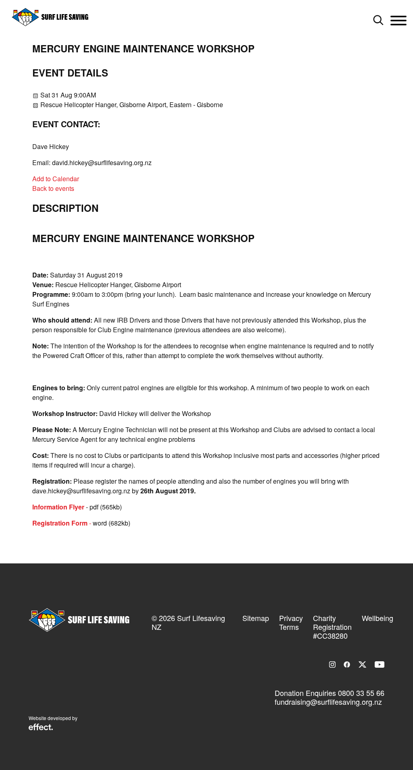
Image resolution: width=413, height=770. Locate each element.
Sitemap (255, 618)
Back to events (53, 188)
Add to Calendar (55, 178)
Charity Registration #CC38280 (332, 627)
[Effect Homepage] (41, 727)
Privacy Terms (291, 622)
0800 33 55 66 (361, 692)
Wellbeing (377, 618)
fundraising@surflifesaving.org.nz (328, 701)
